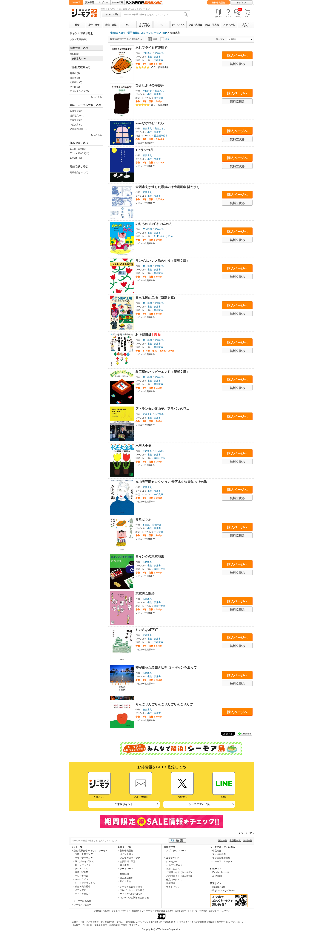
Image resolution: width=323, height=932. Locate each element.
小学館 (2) (75, 86)
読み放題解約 (126, 877)
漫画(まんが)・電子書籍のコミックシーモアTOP (138, 32)
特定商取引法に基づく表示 (167, 911)
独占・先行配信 (82, 886)
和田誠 (146, 524)
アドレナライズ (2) (79, 91)
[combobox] (155, 14)
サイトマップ (173, 886)
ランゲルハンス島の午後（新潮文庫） (163, 260)
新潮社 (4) (75, 73)
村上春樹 (147, 266)
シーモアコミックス (144, 24)
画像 (167, 39)
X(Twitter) (217, 876)
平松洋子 (147, 53)
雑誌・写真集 (212, 24)
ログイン (241, 2)
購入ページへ (237, 55)
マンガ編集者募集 (221, 858)
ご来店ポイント (124, 804)
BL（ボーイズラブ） (85, 861)
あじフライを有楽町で (151, 47)
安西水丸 (159, 53)
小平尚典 (159, 414)
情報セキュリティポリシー (143, 911)
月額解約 (124, 874)
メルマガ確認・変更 (130, 858)
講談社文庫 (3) (77, 115)
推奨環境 (170, 883)
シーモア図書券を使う (131, 886)
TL (161, 24)
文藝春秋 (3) (76, 82)
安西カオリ (160, 128)
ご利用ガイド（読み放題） (179, 876)
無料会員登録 (218, 2)
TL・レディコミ (83, 865)
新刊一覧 (247, 840)
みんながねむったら (150, 123)
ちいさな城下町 (147, 630)
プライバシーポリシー (121, 911)
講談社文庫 (159, 458)
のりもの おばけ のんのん (154, 224)
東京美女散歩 (145, 593)
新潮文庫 (158, 273)
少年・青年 (94, 24)
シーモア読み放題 (82, 901)
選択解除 (74, 54)
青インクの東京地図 (150, 556)
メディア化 (229, 24)
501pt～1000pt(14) (79, 153)
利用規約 (106, 911)
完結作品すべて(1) (79, 172)
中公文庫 (158, 494)
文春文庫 (158, 60)
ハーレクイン (81, 879)
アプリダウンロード (176, 850)
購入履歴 (124, 865)
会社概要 (97, 911)
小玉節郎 (159, 451)
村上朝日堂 (144, 335)
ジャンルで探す (111, 14)
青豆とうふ (143, 519)
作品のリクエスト (175, 879)
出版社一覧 (235, 840)
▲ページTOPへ (246, 833)
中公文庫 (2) (76, 124)
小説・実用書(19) (78, 39)
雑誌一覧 (222, 840)
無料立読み (237, 63)
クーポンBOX (126, 868)
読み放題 (89, 2)
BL (127, 24)
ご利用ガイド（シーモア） (179, 872)
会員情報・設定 (128, 861)
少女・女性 (110, 24)
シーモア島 (117, 2)
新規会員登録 (126, 850)
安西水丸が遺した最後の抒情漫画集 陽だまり (168, 187)
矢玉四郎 (147, 229)
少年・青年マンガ (84, 854)
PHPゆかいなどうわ (164, 236)
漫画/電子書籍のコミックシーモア (90, 850)
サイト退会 (125, 881)
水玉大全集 (143, 445)
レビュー (103, 2)
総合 (77, 24)
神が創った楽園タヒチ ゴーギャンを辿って (166, 667)
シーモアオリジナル (85, 883)
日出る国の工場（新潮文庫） (156, 298)
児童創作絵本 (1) (78, 129)
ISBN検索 (203, 911)
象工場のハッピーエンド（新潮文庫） (163, 372)
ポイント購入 (126, 854)
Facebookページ (220, 872)
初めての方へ (173, 868)
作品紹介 (216, 850)
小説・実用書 (195, 24)
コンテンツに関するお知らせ (134, 897)
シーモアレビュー (82, 904)
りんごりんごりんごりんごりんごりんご (164, 704)
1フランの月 (144, 150)
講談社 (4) (75, 78)
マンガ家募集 (219, 854)
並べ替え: (221, 39)
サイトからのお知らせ (131, 894)
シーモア (76, 2)
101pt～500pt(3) (78, 149)
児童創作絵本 (160, 135)
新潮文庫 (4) (76, 111)
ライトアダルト (245, 24)
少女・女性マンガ (84, 858)
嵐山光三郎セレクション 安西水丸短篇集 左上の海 (171, 482)
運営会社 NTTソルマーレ (219, 911)
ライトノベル (178, 24)
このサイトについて (188, 911)
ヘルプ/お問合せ (174, 865)
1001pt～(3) (76, 158)
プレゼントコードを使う (132, 890)
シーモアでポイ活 (199, 804)
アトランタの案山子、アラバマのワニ (163, 408)
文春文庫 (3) (76, 120)
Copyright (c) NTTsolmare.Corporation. (161, 929)
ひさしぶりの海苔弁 (150, 85)
